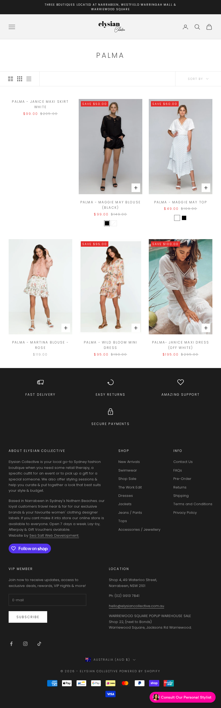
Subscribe (27, 617)
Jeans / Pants (130, 512)
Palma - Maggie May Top (180, 202)
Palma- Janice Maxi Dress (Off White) (180, 345)
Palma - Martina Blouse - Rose (40, 345)
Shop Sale (127, 478)
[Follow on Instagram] (25, 643)
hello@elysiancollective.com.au (136, 605)
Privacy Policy (185, 512)
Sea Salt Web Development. (54, 535)
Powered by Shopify (139, 671)
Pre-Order (182, 478)
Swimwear (127, 470)
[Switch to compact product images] (28, 79)
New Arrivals (129, 461)
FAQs (177, 470)
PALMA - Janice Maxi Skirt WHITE (40, 104)
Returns (180, 487)
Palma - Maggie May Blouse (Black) (110, 205)
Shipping (181, 495)
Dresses (125, 495)
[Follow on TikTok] (39, 643)
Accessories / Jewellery (139, 529)
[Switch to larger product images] (10, 79)
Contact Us (183, 461)
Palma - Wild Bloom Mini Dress (110, 345)
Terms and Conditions (192, 504)
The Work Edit (130, 487)
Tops (122, 520)
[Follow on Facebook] (11, 643)
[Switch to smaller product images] (19, 79)
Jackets (125, 504)
